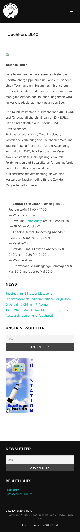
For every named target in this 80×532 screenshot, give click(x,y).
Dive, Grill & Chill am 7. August (27, 304)
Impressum (12, 489)
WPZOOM (51, 525)
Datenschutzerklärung (19, 493)
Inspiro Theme (30, 525)
